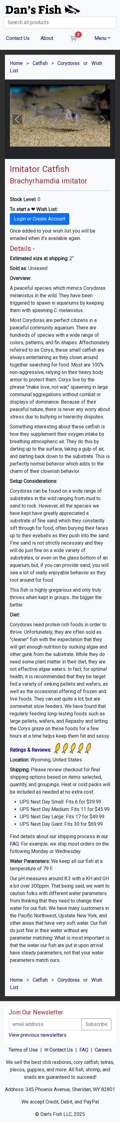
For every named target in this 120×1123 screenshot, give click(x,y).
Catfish (40, 63)
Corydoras (69, 63)
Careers (103, 1050)
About (47, 38)
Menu (100, 38)
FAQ (83, 1050)
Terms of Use (23, 1050)
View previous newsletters (37, 1035)
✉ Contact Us (58, 1050)
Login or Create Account (39, 219)
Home (16, 63)
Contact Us (18, 38)
